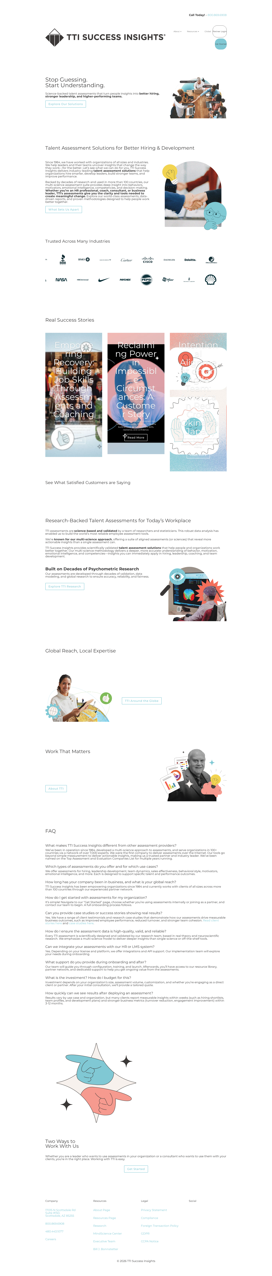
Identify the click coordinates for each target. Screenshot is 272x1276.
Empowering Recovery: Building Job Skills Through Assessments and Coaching (73, 379)
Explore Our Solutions (65, 104)
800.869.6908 (217, 15)
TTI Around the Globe (142, 701)
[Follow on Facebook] (193, 1210)
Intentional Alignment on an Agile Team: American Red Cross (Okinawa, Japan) (198, 388)
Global (208, 31)
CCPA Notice (150, 1241)
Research (99, 1225)
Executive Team (104, 1241)
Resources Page (104, 1218)
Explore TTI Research (64, 586)
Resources (192, 31)
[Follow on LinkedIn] (190, 1210)
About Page (101, 1210)
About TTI (56, 788)
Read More (73, 440)
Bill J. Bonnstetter (105, 1249)
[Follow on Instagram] (196, 1210)
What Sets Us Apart (63, 209)
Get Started (221, 44)
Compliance (149, 1218)
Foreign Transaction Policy (159, 1225)
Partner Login (220, 31)
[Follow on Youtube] (198, 1210)
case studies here (81, 923)
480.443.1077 (54, 1231)
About (177, 31)
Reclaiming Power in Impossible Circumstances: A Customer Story (136, 379)
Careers (50, 1239)
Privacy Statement (154, 1210)
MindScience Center (107, 1233)
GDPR (145, 1233)
